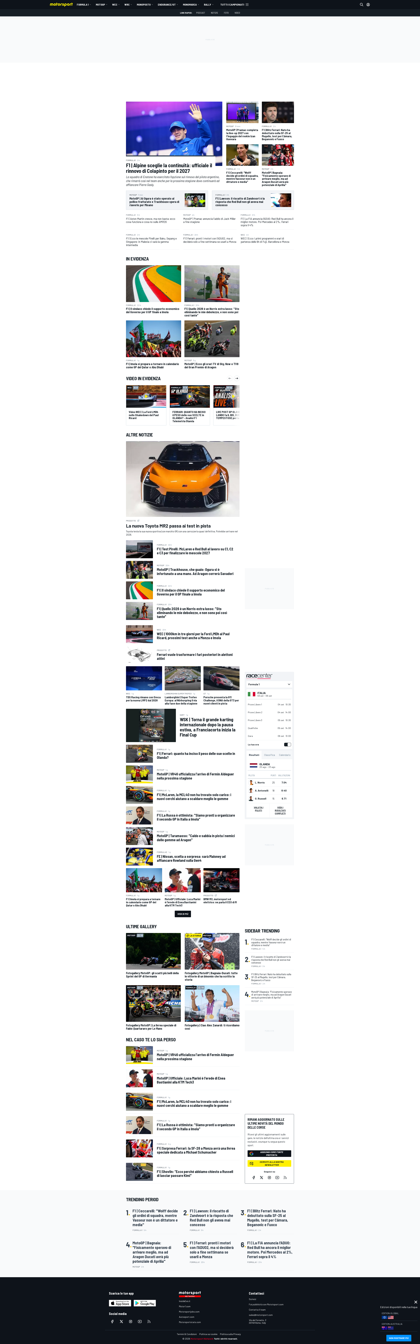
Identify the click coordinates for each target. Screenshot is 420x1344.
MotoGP (100, 4)
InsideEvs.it (184, 1301)
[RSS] (285, 1177)
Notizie (214, 12)
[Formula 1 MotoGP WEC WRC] (269, 684)
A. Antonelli (261, 790)
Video (237, 12)
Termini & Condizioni (187, 1334)
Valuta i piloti (258, 809)
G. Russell (260, 798)
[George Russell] (251, 798)
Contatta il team (257, 1309)
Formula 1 (83, 4)
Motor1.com (184, 1306)
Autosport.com (186, 1316)
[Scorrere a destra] (237, 378)
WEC (114, 4)
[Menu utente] (368, 4)
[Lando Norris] (251, 782)
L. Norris (260, 782)
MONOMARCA (190, 4)
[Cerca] (361, 4)
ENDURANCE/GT (167, 4)
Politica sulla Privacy (230, 1334)
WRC (127, 4)
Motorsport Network (202, 1338)
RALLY (207, 4)
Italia (261, 692)
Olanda (264, 764)
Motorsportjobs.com (189, 1311)
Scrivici (252, 1299)
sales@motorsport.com (261, 1314)
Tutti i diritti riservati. (226, 1338)
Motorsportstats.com (190, 1322)
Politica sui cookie (208, 1334)
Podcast (200, 12)
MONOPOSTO (144, 4)
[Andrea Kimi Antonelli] (251, 790)
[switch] (287, 744)
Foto (226, 12)
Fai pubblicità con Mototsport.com (266, 1304)
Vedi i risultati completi (280, 810)
